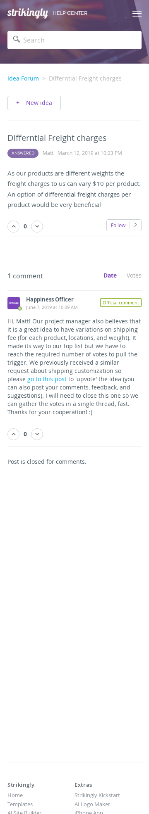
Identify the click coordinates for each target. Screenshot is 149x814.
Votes (134, 275)
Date (110, 275)
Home (15, 795)
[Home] (27, 13)
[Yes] (13, 227)
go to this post (47, 379)
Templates (20, 804)
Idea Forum (23, 78)
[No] (37, 227)
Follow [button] (118, 225)
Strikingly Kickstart (97, 795)
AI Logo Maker (92, 804)
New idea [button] (38, 103)
